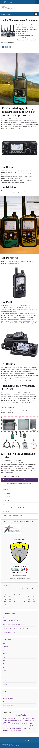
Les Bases (7, 167)
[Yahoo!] (8, 1)
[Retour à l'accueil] (19, 8)
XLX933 (5, 684)
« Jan (19, 607)
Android (5, 643)
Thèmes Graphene (16, 745)
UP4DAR (16, 730)
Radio (4, 670)
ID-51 (20, 723)
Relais (4, 677)
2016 (4, 716)
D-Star (25, 715)
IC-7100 (6, 723)
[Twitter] (5, 1)
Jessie (9, 725)
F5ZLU (27, 718)
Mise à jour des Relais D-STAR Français (14, 624)
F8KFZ (33, 718)
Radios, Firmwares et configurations (15, 480)
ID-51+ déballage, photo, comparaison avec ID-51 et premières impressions (18, 112)
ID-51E (23, 723)
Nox (17, 725)
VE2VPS (19, 730)
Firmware (7, 720)
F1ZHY (20, 718)
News (4, 660)
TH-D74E (34, 728)
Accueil (24, 741)
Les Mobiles (8, 187)
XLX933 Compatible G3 (9, 632)
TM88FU (5, 730)
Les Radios (8, 302)
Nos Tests (7, 407)
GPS (4, 650)
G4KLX (21, 720)
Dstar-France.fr (6, 14)
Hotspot (5, 653)
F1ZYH (23, 718)
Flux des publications (9, 698)
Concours (5, 646)
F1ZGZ (17, 718)
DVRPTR (12, 718)
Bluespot (8, 716)
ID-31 (17, 723)
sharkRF (24, 728)
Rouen (16, 728)
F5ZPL (30, 718)
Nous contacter (32, 741)
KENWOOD (13, 725)
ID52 (34, 723)
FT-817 (14, 721)
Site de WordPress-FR (9, 705)
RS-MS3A (5, 617)
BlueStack (13, 716)
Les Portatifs (9, 257)
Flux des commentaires (9, 702)
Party (28, 725)
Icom (12, 723)
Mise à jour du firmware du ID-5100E (18, 387)
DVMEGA (6, 718)
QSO (4, 667)
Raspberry (6, 728)
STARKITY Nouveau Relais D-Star (18, 455)
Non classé (6, 663)
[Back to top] (35, 744)
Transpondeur (10, 730)
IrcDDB (5, 726)
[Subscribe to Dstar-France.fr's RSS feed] (11, 1)
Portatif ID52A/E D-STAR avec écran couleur (15, 628)
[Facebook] (2, 1)
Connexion (6, 695)
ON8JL (19, 725)
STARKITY (29, 728)
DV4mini (31, 716)
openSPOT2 (24, 725)
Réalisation (6, 674)
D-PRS (18, 716)
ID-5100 (29, 723)
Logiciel (5, 657)
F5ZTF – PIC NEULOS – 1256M (11, 621)
